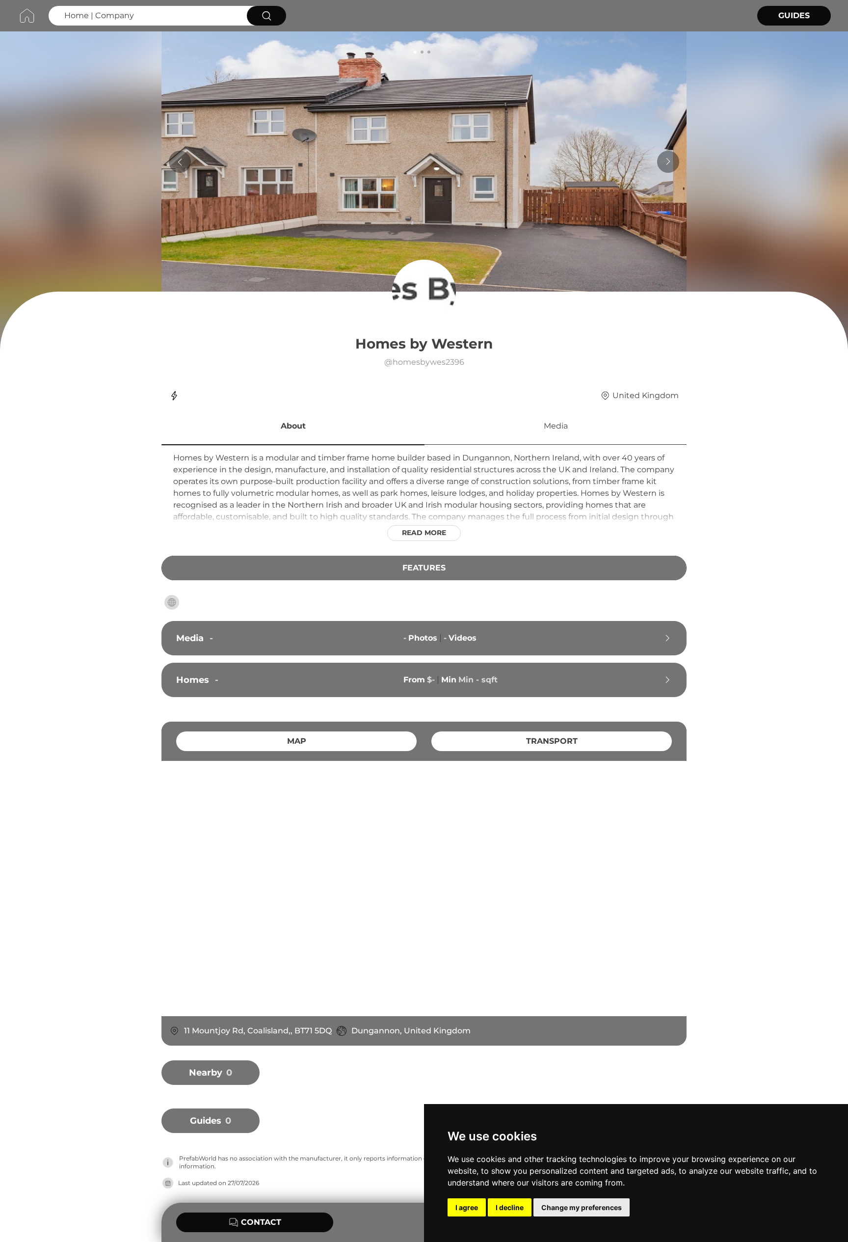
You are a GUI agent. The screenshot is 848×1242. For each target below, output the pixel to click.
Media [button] (556, 426)
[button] (292, 427)
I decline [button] (510, 1207)
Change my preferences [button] (581, 1207)
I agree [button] (466, 1207)
